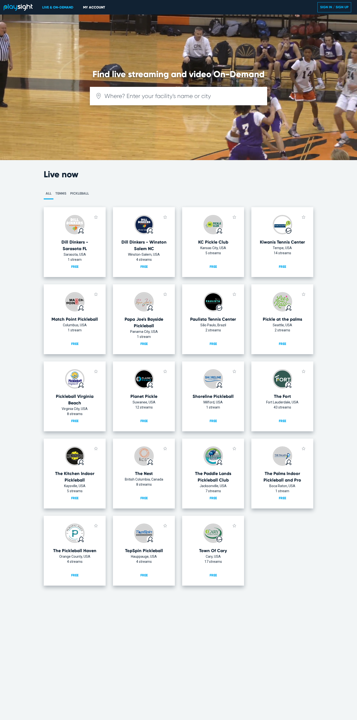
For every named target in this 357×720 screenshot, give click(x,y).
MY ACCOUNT (94, 7)
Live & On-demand (57, 7)
